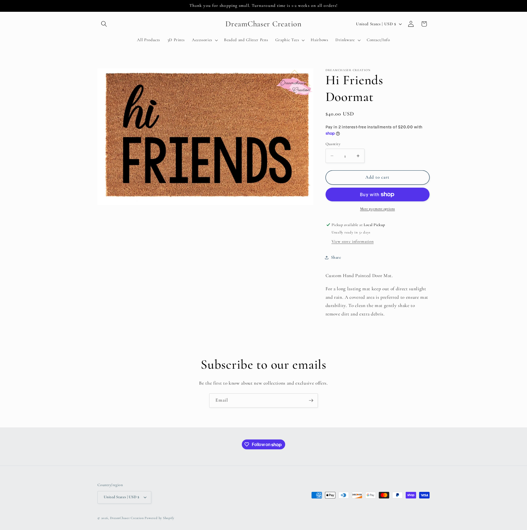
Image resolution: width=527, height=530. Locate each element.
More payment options (377, 209)
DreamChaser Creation (127, 518)
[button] (104, 23)
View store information (353, 241)
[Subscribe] (311, 400)
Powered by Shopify (159, 518)
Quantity (333, 143)
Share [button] (336, 257)
